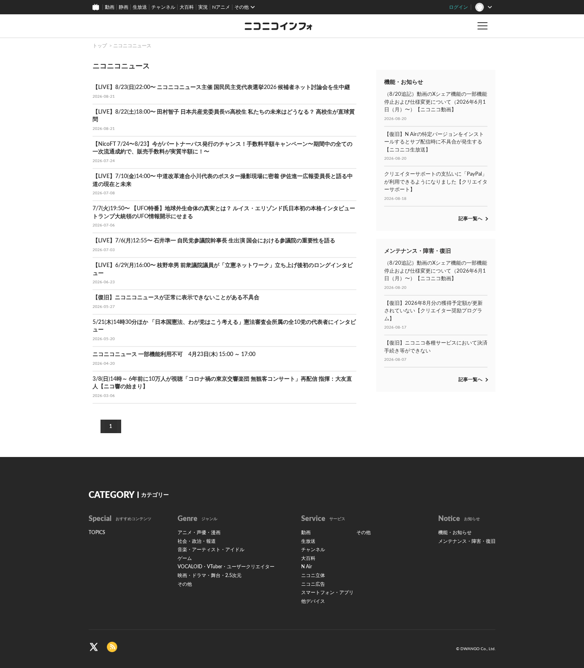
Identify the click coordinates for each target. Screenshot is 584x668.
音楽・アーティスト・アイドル (211, 549)
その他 (185, 584)
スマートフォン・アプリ (327, 592)
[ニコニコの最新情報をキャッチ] (112, 647)
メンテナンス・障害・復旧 (466, 541)
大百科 (187, 7)
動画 (109, 7)
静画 (123, 7)
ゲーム (185, 558)
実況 (203, 7)
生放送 (140, 7)
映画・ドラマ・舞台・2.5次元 (210, 575)
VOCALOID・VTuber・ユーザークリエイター (226, 566)
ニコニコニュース (132, 45)
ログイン (458, 7)
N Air (306, 566)
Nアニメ (221, 7)
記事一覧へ (470, 218)
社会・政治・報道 (197, 541)
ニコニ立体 (313, 575)
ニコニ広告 (313, 584)
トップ (100, 45)
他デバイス (313, 601)
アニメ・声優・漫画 (199, 532)
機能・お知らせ (455, 532)
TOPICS (97, 532)
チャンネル (163, 7)
